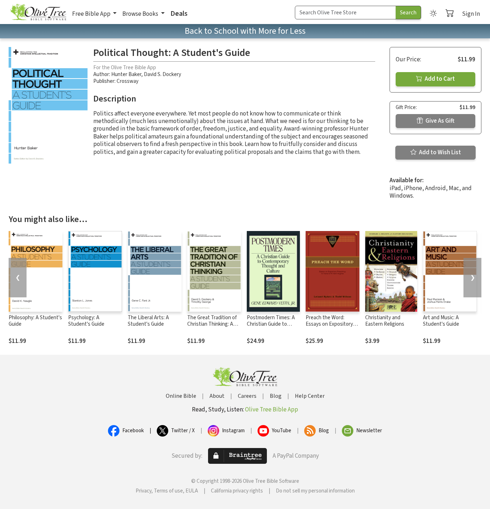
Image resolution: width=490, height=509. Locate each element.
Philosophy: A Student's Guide (35, 321)
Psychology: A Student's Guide (86, 321)
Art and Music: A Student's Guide (441, 321)
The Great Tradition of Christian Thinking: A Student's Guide (212, 324)
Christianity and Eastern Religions (384, 321)
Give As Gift (439, 121)
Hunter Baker (126, 74)
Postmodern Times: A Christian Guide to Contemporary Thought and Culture (273, 328)
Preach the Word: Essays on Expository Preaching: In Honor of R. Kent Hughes (330, 328)
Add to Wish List (439, 152)
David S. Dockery (162, 74)
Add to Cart (439, 79)
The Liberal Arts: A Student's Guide (148, 321)
